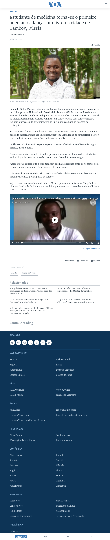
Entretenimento (64, 440)
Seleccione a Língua (65, 506)
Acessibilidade (63, 511)
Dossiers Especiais (65, 370)
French (13, 475)
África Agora (16, 435)
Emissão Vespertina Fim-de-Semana (27, 420)
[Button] (95, 45)
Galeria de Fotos (64, 375)
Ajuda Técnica (62, 501)
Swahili (59, 460)
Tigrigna (60, 480)
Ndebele (60, 465)
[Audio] (45, 536)
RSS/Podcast (16, 511)
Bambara (14, 465)
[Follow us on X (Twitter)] (30, 342)
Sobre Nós (15, 501)
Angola (13, 12)
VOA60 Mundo (63, 390)
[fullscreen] (97, 242)
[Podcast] (36, 342)
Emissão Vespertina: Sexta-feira (71, 415)
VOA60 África (16, 395)
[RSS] (49, 342)
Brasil (59, 364)
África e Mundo (63, 359)
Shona (59, 470)
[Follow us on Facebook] (12, 342)
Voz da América (22, 202)
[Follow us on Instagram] (24, 342)
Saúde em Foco (63, 435)
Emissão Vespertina (19, 415)
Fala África (15, 410)
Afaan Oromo (16, 455)
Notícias (14, 359)
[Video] (68, 536)
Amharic (14, 460)
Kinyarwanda (16, 486)
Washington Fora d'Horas (22, 440)
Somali (59, 475)
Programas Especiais (66, 410)
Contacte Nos (16, 506)
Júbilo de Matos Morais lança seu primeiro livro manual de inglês (46, 198)
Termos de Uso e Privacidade (70, 516)
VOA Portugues (17, 390)
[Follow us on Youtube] (18, 342)
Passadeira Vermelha (66, 395)
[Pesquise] (91, 536)
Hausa (13, 480)
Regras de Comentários (21, 516)
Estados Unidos (17, 375)
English (13, 470)
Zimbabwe (61, 486)
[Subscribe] (42, 342)
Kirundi (59, 455)
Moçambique (16, 370)
